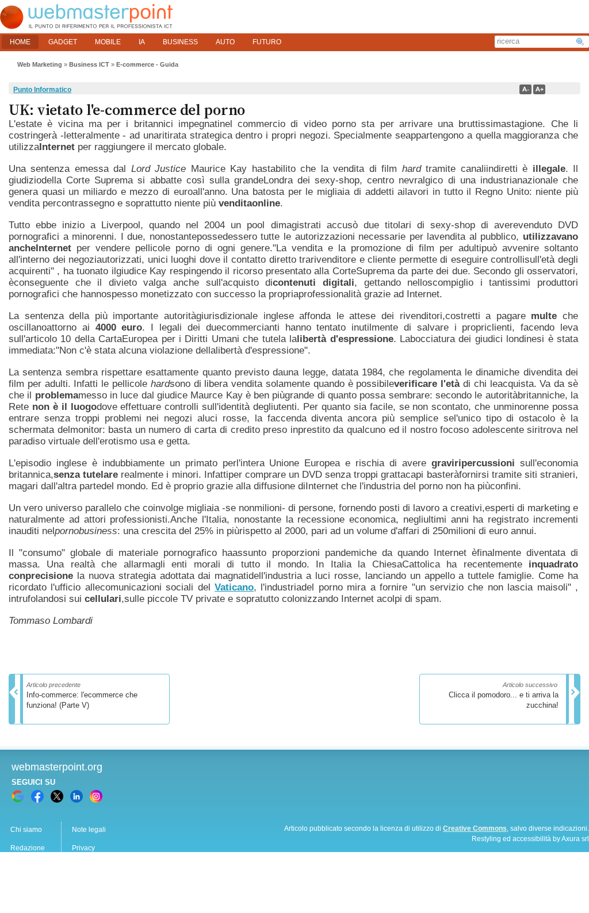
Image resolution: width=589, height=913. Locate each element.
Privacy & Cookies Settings (114, 885)
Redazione (27, 848)
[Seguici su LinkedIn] (76, 796)
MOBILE (108, 42)
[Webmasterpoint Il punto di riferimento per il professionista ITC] (86, 26)
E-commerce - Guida (147, 64)
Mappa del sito (95, 866)
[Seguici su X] (57, 796)
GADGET (62, 42)
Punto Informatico (42, 90)
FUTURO (267, 42)
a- (525, 89)
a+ (539, 89)
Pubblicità (25, 866)
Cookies (23, 885)
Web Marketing (39, 64)
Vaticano (234, 587)
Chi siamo (26, 830)
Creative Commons (475, 828)
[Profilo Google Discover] (18, 796)
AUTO (225, 42)
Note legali (89, 830)
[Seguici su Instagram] (96, 796)
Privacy (83, 848)
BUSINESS (180, 42)
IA (142, 42)
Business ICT (89, 64)
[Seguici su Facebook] (37, 796)
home (20, 42)
